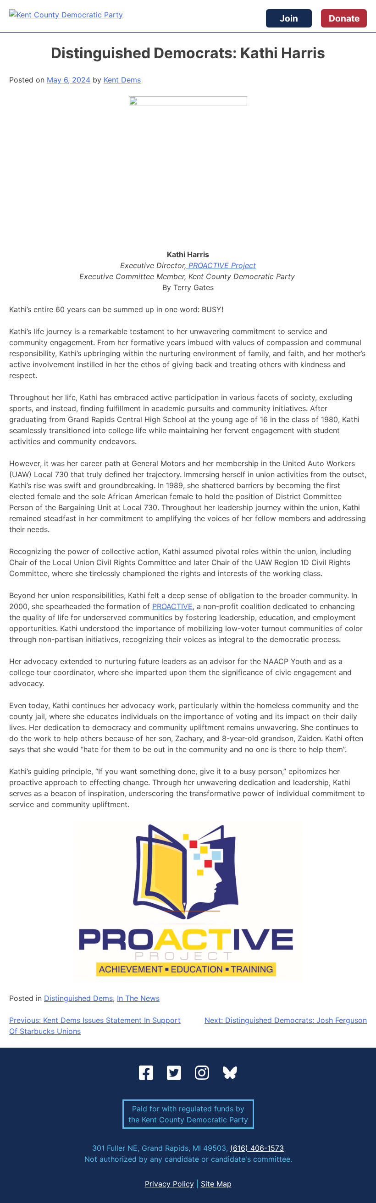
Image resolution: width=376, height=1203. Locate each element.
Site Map (216, 1183)
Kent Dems (122, 79)
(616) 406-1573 (257, 1148)
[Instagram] (204, 1073)
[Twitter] (176, 1073)
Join (289, 18)
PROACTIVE (172, 606)
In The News (138, 998)
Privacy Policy (169, 1183)
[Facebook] (148, 1073)
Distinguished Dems (78, 998)
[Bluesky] (230, 1073)
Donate (344, 18)
